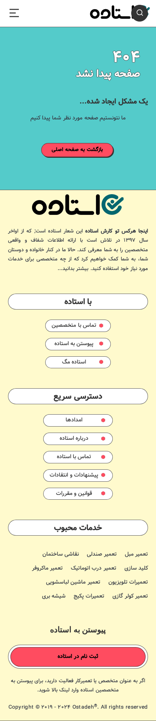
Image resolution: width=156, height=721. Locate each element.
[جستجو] (139, 13)
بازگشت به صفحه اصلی (77, 150)
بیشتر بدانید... (73, 269)
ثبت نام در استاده (78, 656)
